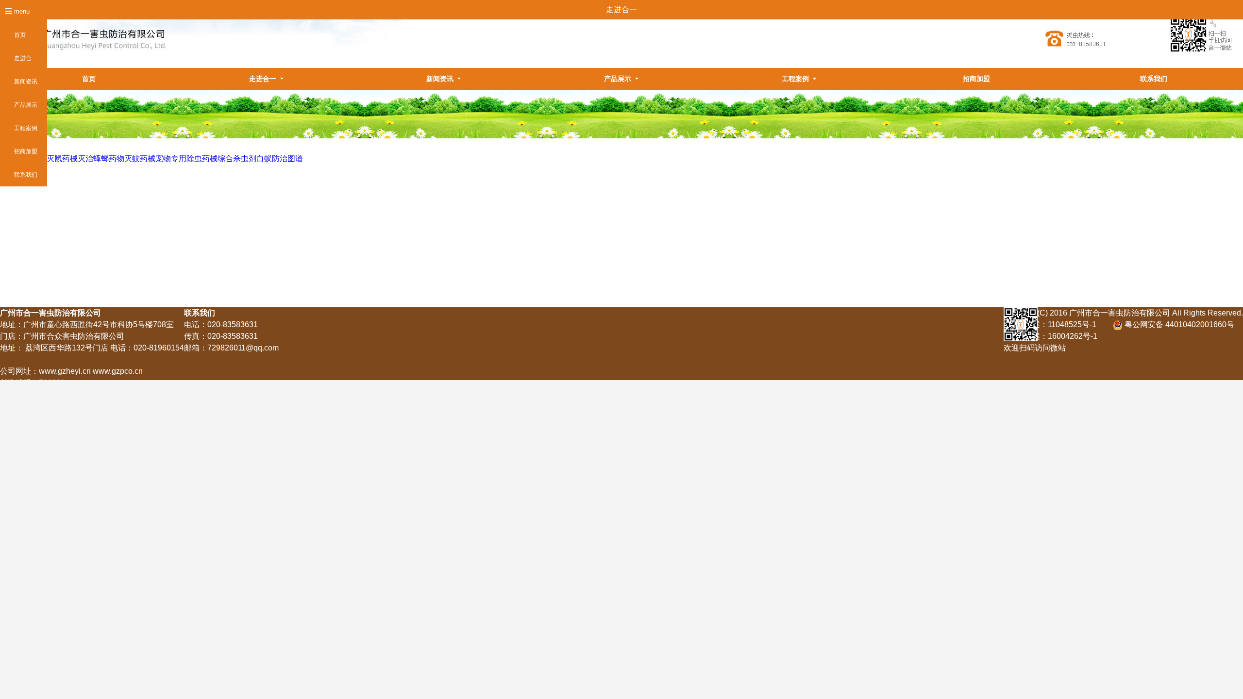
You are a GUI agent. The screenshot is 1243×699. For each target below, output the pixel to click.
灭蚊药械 (139, 158)
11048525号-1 (1072, 324)
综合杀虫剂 (237, 158)
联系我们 (25, 174)
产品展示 (25, 104)
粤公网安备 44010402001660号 (1178, 324)
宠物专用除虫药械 (186, 158)
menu (22, 11)
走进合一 (25, 58)
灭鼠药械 (62, 158)
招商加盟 (25, 151)
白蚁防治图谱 (279, 158)
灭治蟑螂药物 (101, 158)
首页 (20, 35)
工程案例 (25, 128)
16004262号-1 (1072, 336)
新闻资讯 (25, 81)
